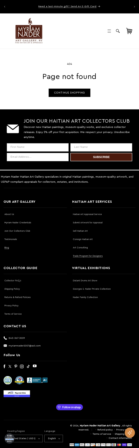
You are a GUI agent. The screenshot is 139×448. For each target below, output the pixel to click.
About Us (9, 214)
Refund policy (105, 429)
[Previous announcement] (4, 6)
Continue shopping (69, 92)
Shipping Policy (12, 289)
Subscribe (101, 157)
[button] (109, 31)
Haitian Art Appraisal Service (87, 214)
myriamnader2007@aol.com (25, 345)
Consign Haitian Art (83, 239)
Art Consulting (80, 247)
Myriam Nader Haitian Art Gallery (100, 425)
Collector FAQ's (12, 280)
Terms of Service (13, 314)
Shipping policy (123, 434)
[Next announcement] (134, 6)
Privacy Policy (11, 305)
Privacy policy (124, 429)
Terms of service (102, 434)
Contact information (120, 438)
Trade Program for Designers (88, 256)
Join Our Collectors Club (17, 231)
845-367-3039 (17, 338)
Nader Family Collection (85, 297)
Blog (6, 247)
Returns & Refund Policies (17, 297)
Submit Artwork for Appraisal (88, 222)
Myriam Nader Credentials (17, 222)
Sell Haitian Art (80, 231)
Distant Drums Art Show (85, 280)
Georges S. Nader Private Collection (92, 289)
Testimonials (10, 239)
